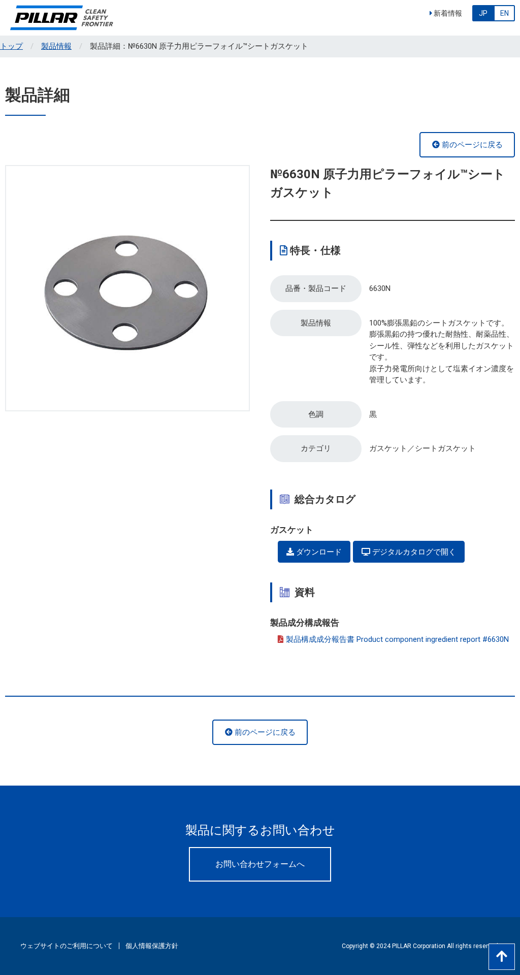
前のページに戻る (471, 144)
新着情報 (447, 13)
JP (483, 13)
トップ (11, 46)
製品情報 (56, 46)
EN (504, 13)
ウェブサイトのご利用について (66, 946)
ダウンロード (318, 552)
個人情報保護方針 (151, 946)
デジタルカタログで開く (413, 552)
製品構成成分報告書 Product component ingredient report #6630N (397, 639)
